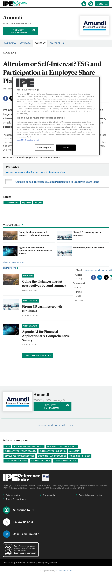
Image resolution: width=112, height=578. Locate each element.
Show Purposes (44, 147)
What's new (11, 224)
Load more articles (38, 355)
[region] (56, 116)
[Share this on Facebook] (5, 98)
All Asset (74, 451)
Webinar (28, 276)
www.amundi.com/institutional (56, 425)
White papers (30, 301)
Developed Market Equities (19, 456)
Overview (10, 43)
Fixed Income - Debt (79, 456)
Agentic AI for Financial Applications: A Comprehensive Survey (35, 250)
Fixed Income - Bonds (65, 461)
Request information (18, 31)
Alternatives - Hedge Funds (61, 446)
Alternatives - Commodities (28, 446)
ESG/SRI (38, 202)
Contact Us (57, 43)
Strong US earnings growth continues (42, 308)
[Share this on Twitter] (11, 98)
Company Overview (25, 563)
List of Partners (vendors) (28, 140)
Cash (7, 446)
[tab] (56, 225)
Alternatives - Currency (53, 451)
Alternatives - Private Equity (20, 451)
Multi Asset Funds (40, 461)
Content (40, 43)
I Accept (66, 147)
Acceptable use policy (90, 495)
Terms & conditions (16, 499)
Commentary (12, 202)
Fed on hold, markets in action (88, 247)
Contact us (8, 563)
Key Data (25, 43)
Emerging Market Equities (52, 456)
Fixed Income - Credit (16, 461)
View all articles (13, 262)
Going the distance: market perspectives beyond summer (34, 233)
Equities (26, 202)
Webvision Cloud (64, 570)
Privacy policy (13, 495)
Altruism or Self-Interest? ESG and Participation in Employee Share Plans (57, 181)
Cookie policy (49, 495)
